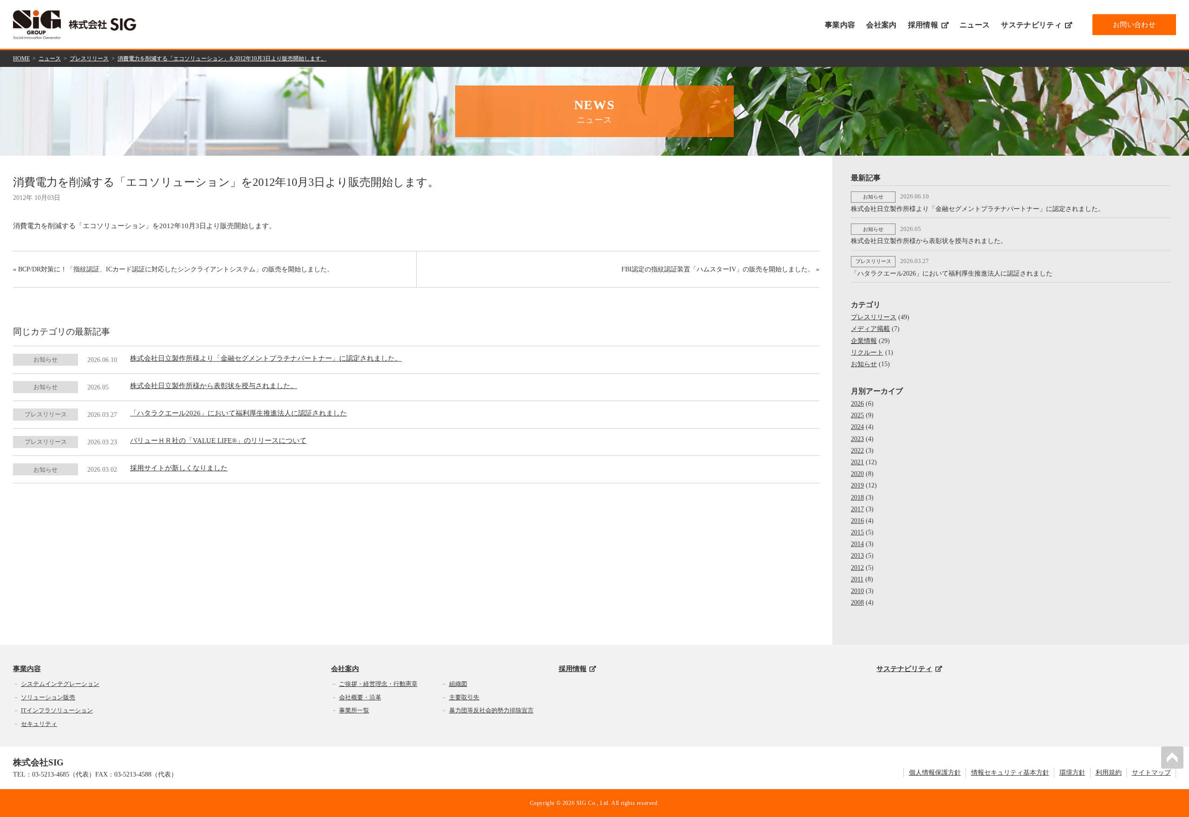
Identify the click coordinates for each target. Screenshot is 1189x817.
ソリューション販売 (48, 697)
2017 (857, 509)
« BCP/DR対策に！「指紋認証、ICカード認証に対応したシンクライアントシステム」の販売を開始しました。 (173, 269)
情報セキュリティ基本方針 (1010, 773)
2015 (857, 532)
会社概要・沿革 (360, 697)
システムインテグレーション (60, 683)
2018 (857, 497)
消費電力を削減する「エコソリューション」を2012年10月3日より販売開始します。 (222, 58)
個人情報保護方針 (935, 773)
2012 (857, 567)
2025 (857, 415)
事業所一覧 (354, 710)
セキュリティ (39, 723)
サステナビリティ (1031, 25)
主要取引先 (464, 697)
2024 (857, 426)
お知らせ (864, 364)
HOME (21, 58)
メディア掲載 (870, 328)
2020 (857, 473)
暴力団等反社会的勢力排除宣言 (491, 710)
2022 (857, 450)
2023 (857, 438)
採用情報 (923, 25)
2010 (857, 590)
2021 (857, 462)
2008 (857, 602)
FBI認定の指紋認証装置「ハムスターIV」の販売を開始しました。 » (720, 269)
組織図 (458, 683)
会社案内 (881, 25)
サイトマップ (1151, 773)
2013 (857, 555)
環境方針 (1072, 773)
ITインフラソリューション (57, 710)
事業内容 (840, 25)
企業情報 (864, 340)
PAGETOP (1172, 757)
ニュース (975, 25)
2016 (857, 520)
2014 (857, 543)
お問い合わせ (1134, 24)
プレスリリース (89, 58)
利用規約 (1109, 773)
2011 (857, 579)
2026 (857, 403)
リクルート (867, 352)
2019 (857, 485)
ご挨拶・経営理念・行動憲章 (378, 683)
